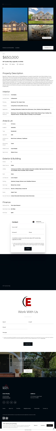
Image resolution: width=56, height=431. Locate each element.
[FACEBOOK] (4, 402)
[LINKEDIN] (11, 402)
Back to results (7, 4)
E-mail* (30, 322)
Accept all (50, 425)
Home (4, 408)
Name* (4, 322)
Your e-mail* (14, 227)
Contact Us (28, 371)
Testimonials (36, 408)
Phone (30, 232)
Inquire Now (28, 344)
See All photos (47, 37)
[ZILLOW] (15, 402)
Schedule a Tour (48, 47)
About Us (11, 408)
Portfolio (18, 408)
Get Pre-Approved (8, 68)
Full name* (14, 232)
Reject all (35, 425)
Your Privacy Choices (28, 429)
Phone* (4, 327)
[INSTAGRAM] (7, 402)
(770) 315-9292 (6, 396)
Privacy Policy (43, 338)
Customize (43, 425)
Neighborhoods (27, 408)
